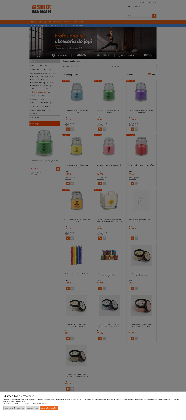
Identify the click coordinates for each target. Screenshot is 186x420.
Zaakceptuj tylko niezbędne (14, 408)
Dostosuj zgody (32, 408)
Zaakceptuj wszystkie (48, 408)
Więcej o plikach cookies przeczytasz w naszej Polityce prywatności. (24, 403)
